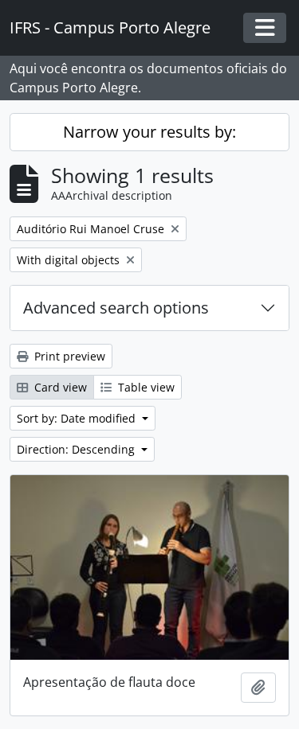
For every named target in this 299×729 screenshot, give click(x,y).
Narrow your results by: (149, 131)
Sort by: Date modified (78, 418)
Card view (59, 387)
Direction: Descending (77, 449)
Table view (145, 387)
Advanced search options (116, 307)
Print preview (68, 356)
